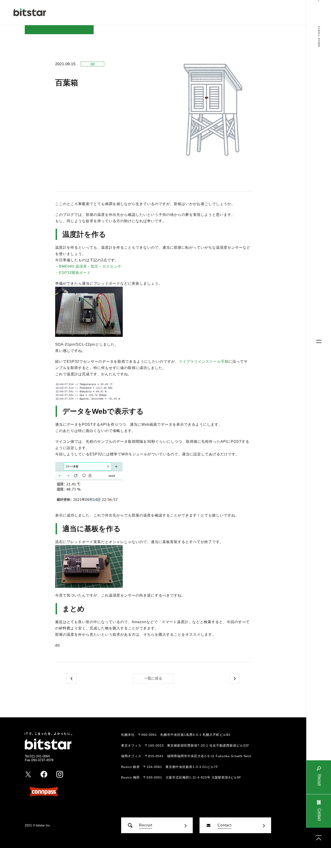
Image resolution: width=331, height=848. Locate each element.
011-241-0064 (40, 756)
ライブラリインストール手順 (204, 361)
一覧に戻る (153, 678)
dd (93, 64)
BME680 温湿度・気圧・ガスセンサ (90, 266)
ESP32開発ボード (75, 273)
